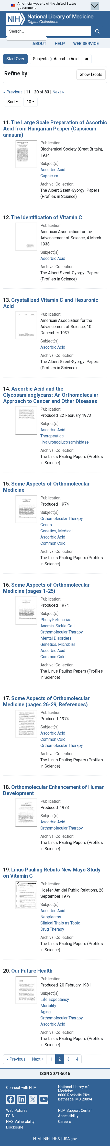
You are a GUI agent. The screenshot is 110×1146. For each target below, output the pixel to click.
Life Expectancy (54, 999)
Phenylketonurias (55, 619)
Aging (45, 1011)
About (39, 43)
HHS (56, 1139)
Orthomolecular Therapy (61, 518)
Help (60, 43)
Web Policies (16, 1110)
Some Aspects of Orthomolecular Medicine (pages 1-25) (46, 588)
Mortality (48, 1005)
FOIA (10, 1116)
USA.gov (70, 1139)
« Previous (13, 92)
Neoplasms (50, 916)
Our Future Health (31, 971)
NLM (37, 1139)
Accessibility (68, 1116)
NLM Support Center (75, 1110)
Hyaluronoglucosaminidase (64, 442)
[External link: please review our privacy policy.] (10, 1099)
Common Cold (52, 543)
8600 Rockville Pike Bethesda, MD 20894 (75, 1097)
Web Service (86, 43)
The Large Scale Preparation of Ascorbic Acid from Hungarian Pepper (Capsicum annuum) (55, 128)
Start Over (15, 58)
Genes (46, 524)
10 (32, 101)
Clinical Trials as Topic (60, 923)
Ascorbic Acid (52, 169)
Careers (64, 1121)
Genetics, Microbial (57, 644)
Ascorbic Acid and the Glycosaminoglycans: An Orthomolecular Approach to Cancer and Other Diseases (50, 395)
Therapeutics (52, 436)
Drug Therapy (52, 929)
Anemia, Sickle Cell (57, 625)
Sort (11, 101)
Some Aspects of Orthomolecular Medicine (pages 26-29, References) (46, 701)
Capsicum (49, 175)
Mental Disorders (56, 638)
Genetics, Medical (56, 530)
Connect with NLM (21, 1088)
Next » (58, 92)
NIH (46, 1139)
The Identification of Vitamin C (46, 217)
